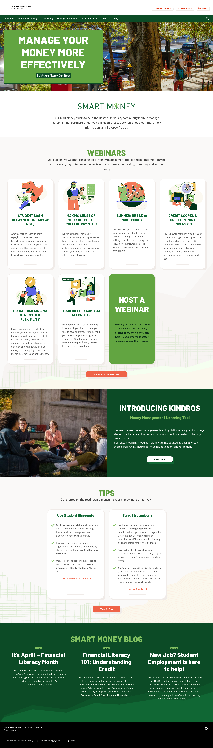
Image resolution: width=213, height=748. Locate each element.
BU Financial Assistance (162, 8)
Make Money (47, 18)
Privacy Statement (70, 741)
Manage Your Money (67, 18)
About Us (9, 18)
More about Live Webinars (106, 374)
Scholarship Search (184, 8)
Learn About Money (27, 18)
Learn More (160, 459)
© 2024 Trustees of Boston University (18, 741)
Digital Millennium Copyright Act (48, 741)
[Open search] (208, 18)
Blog (116, 18)
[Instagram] (206, 728)
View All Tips (106, 609)
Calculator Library (90, 18)
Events (106, 18)
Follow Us (203, 8)
